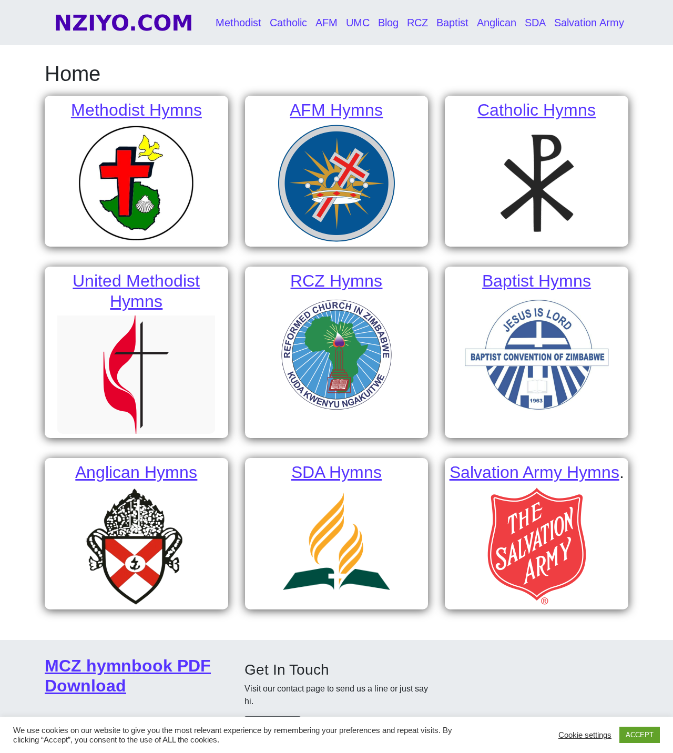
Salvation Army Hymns (534, 472)
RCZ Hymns (336, 280)
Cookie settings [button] (584, 735)
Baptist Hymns (536, 280)
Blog (388, 22)
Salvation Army (589, 22)
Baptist (452, 22)
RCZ (417, 22)
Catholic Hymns (536, 109)
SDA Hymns (336, 472)
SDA (535, 22)
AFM (326, 22)
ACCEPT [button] (640, 735)
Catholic (288, 22)
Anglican (496, 22)
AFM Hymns (336, 109)
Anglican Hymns (136, 472)
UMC (358, 22)
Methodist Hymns (136, 109)
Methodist (238, 22)
